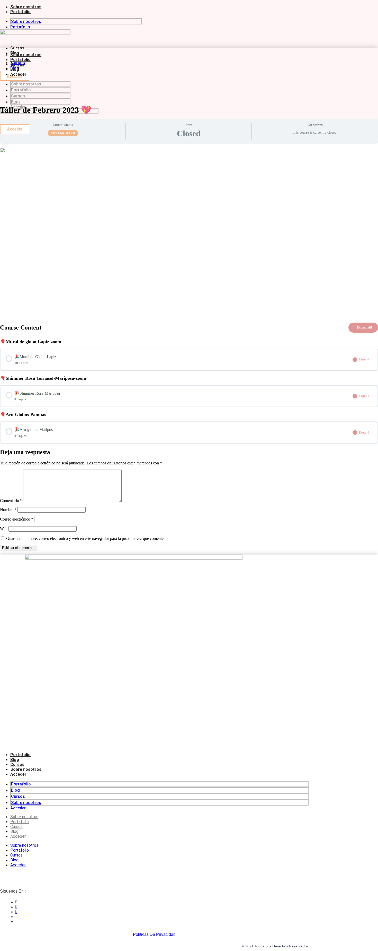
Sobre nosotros (25, 6)
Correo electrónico (16, 519)
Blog (14, 69)
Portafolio (20, 11)
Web (3, 528)
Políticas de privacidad (154, 934)
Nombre (8, 509)
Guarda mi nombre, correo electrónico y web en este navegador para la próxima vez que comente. (85, 538)
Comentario (11, 500)
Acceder (18, 74)
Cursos (17, 48)
